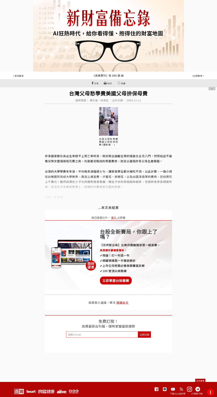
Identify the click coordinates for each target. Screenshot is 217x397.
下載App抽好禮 (178, 393)
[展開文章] (122, 75)
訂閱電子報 (197, 393)
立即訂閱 (144, 334)
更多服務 (200, 380)
